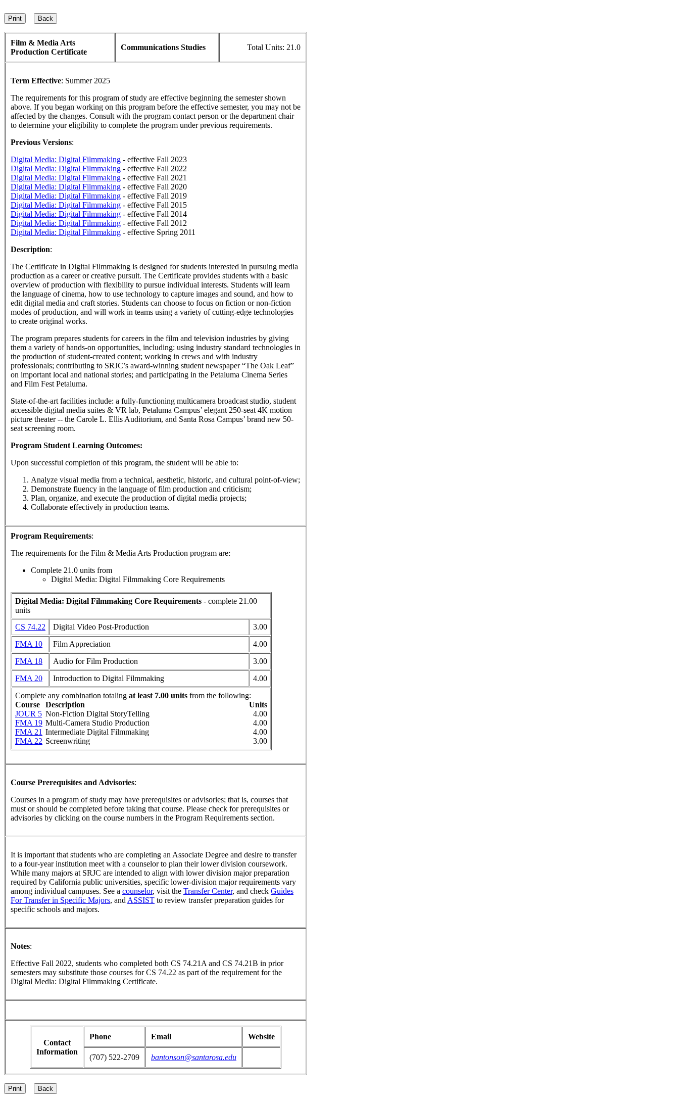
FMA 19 (28, 722)
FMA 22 (28, 741)
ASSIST (141, 900)
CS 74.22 (30, 626)
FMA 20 (28, 678)
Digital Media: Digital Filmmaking (66, 159)
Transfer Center (207, 891)
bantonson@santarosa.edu (193, 1057)
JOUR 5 (28, 713)
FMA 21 (28, 732)
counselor (137, 891)
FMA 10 (28, 644)
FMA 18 (28, 661)
